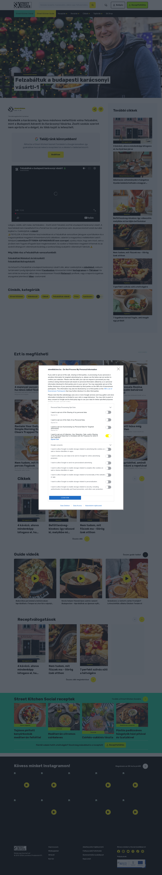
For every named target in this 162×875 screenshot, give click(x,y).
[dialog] (81, 437)
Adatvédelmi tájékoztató (93, 505)
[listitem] (81, 407)
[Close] (119, 370)
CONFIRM (65, 498)
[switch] (108, 412)
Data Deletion (65, 505)
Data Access (77, 505)
